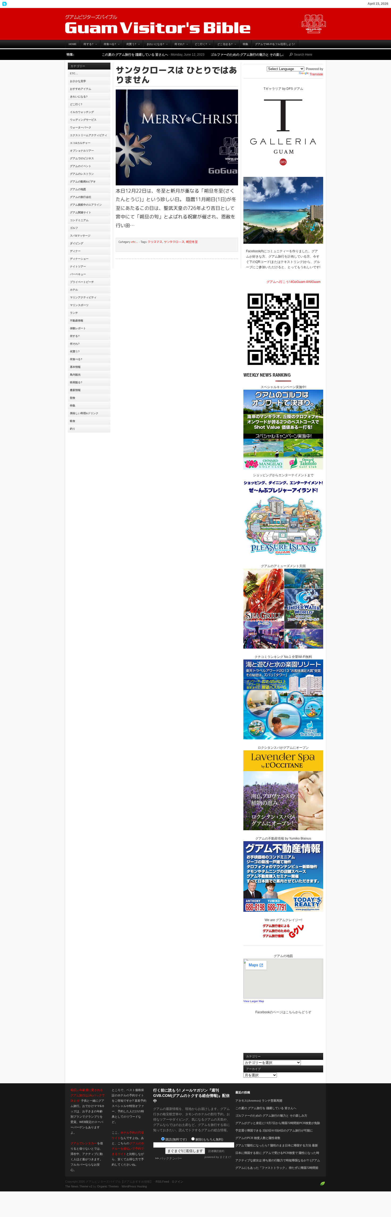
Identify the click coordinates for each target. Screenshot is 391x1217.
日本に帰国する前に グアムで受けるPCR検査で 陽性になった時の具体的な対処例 (277, 1156)
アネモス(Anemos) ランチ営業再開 (258, 1100)
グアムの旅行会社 (80, 197)
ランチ (74, 312)
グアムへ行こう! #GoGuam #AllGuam (294, 282)
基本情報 (75, 366)
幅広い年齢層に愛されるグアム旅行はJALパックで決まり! (87, 1095)
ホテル (74, 289)
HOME (73, 44)
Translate (316, 74)
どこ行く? (199, 45)
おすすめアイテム (80, 88)
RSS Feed (162, 1181)
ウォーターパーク (80, 127)
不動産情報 (76, 320)
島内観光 (75, 374)
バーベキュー (78, 274)
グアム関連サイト (80, 212)
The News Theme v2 (78, 1186)
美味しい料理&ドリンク (84, 413)
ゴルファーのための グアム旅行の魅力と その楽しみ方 (204, 54)
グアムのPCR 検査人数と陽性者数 (257, 1137)
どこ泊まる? (223, 45)
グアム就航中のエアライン (86, 204)
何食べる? (108, 45)
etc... (134, 242)
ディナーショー (79, 258)
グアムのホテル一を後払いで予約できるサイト (128, 1148)
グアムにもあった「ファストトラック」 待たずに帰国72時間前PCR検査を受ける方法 (276, 1171)
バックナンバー (171, 1158)
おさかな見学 (78, 81)
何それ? (177, 45)
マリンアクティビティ (83, 297)
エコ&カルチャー (80, 142)
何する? (86, 45)
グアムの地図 (78, 189)
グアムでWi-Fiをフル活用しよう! (275, 44)
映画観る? (76, 382)
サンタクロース (174, 242)
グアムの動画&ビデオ (83, 181)
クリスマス (155, 242)
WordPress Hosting (134, 1186)
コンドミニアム (79, 220)
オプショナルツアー (82, 150)
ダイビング (76, 243)
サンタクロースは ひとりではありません (176, 75)
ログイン (177, 1181)
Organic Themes (108, 1186)
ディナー (75, 251)
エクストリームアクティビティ (88, 135)
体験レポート (78, 328)
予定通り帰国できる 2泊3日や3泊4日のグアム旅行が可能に (274, 1130)
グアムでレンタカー (83, 1143)
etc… (74, 73)
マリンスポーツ (79, 305)
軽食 (72, 421)
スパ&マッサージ (80, 235)
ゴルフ (74, 227)
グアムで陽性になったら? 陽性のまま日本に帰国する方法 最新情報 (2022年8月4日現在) (276, 1148)
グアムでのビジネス (82, 158)
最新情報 (75, 390)
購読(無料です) (176, 1139)
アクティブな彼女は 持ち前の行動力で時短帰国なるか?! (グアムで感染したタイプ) (277, 1163)
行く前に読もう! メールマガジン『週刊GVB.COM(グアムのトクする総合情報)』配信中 (191, 1095)
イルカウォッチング (82, 112)
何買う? (129, 45)
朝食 (72, 397)
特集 (245, 44)
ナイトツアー (78, 266)
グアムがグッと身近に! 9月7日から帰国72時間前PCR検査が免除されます (277, 1126)
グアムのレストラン (82, 173)
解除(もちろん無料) (209, 1139)
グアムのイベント (80, 166)
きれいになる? (153, 45)
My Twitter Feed (4, 4)
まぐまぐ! (225, 1156)
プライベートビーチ (82, 281)
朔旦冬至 (192, 242)
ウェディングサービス (83, 119)
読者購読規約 (216, 1151)
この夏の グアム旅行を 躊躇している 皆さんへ (89, 54)
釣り (72, 428)
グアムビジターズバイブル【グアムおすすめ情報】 (195, 24)
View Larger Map (253, 1001)
